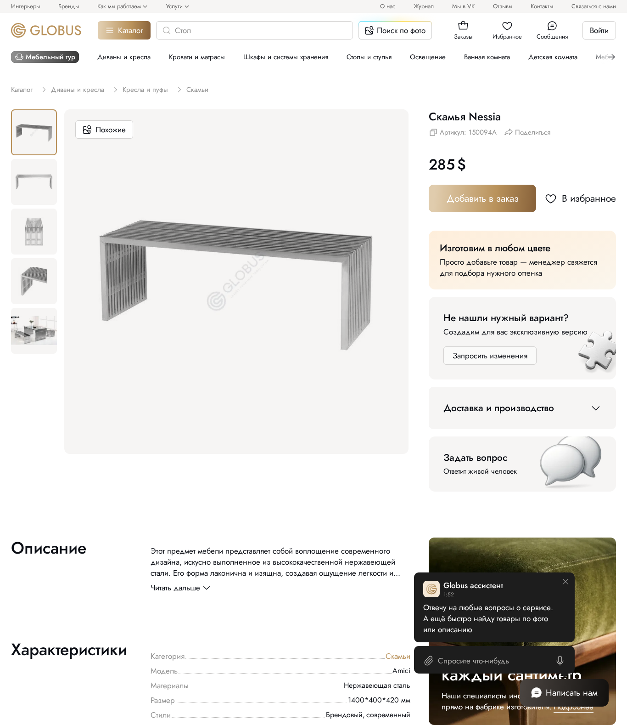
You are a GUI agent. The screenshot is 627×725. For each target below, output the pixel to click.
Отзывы (502, 6)
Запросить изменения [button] (490, 355)
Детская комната (552, 57)
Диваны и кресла (124, 57)
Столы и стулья (369, 57)
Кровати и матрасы (197, 57)
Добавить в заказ (483, 198)
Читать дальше (175, 587)
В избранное (589, 198)
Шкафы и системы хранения (285, 57)
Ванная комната (487, 57)
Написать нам (572, 692)
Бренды (68, 6)
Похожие (110, 129)
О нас (387, 6)
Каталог (130, 30)
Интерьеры (25, 6)
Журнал (424, 6)
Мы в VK (463, 6)
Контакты (542, 6)
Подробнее (573, 706)
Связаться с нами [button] (593, 6)
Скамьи (398, 656)
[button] (463, 25)
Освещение (428, 57)
